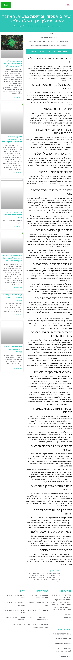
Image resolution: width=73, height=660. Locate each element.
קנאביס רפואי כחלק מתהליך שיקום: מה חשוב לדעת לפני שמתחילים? (12, 63)
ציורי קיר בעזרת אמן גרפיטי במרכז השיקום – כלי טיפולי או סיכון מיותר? (12, 139)
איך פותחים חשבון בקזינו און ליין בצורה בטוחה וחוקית (12, 297)
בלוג (53, 26)
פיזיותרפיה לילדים (19, 625)
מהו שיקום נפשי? (65, 656)
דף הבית (58, 26)
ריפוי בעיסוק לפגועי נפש (63, 639)
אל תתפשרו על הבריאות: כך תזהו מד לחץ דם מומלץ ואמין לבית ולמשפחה (12, 258)
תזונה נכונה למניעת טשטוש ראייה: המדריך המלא (13, 214)
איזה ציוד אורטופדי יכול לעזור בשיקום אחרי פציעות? (13, 349)
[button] (13, 5)
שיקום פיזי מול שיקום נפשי (62, 634)
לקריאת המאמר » (17, 97)
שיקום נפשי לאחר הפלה (63, 644)
